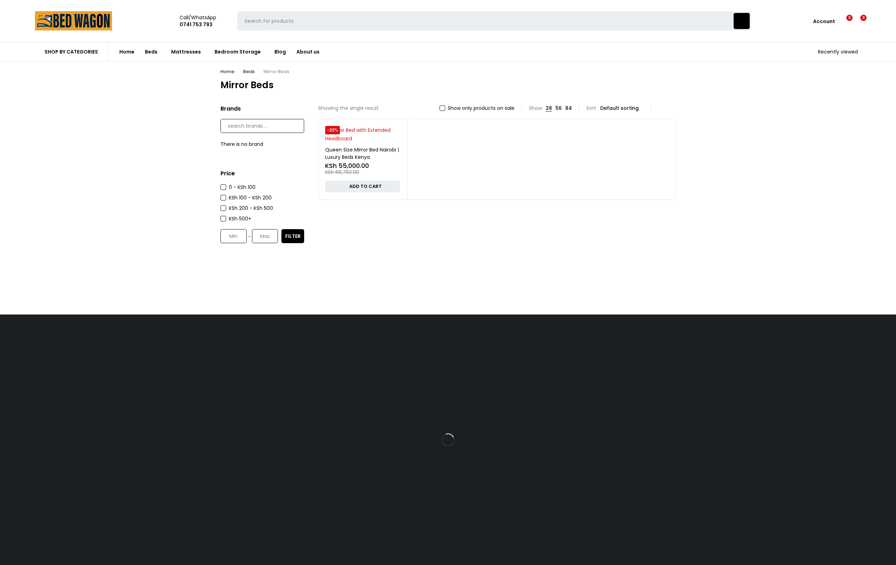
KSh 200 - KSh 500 (251, 208)
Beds (249, 71)
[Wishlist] (845, 21)
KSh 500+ (240, 218)
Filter (293, 236)
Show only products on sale (481, 108)
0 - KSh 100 (242, 187)
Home (227, 71)
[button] (362, 186)
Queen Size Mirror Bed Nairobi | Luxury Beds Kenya (362, 153)
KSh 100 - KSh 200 (250, 197)
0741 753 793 (247, 432)
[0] (858, 21)
